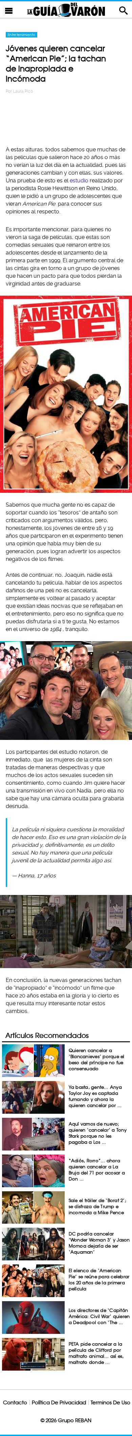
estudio (79, 180)
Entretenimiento (21, 35)
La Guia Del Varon (66, 9)
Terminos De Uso (110, 1402)
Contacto (15, 1402)
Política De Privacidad (59, 1402)
